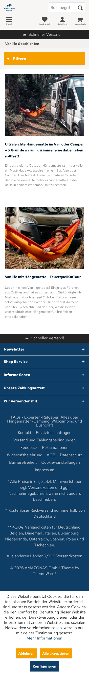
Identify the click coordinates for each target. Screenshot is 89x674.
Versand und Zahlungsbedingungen (44, 440)
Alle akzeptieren (55, 653)
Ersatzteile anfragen (53, 433)
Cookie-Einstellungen (60, 462)
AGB (51, 455)
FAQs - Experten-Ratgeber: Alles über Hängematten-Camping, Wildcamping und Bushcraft (44, 421)
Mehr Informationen (44, 638)
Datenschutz (71, 455)
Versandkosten (41, 487)
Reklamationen (55, 448)
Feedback (29, 448)
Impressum (44, 470)
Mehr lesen (44, 105)
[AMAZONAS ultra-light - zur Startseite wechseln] (22, 7)
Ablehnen (26, 653)
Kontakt (24, 433)
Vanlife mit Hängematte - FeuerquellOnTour (43, 277)
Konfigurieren (44, 666)
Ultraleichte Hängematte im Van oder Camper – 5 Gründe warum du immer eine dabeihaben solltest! (44, 150)
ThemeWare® (44, 573)
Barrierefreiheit (23, 462)
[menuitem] (9, 21)
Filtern (19, 58)
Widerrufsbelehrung (24, 455)
